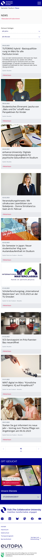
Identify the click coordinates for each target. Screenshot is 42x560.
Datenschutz (5, 533)
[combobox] (21, 31)
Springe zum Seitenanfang (34, 538)
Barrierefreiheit (6, 539)
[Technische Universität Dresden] (7, 3)
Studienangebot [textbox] (10, 497)
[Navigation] (39, 3)
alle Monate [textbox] (6, 37)
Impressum (4, 529)
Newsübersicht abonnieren (11, 19)
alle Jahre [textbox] (5, 31)
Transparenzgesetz (7, 536)
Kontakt (3, 526)
